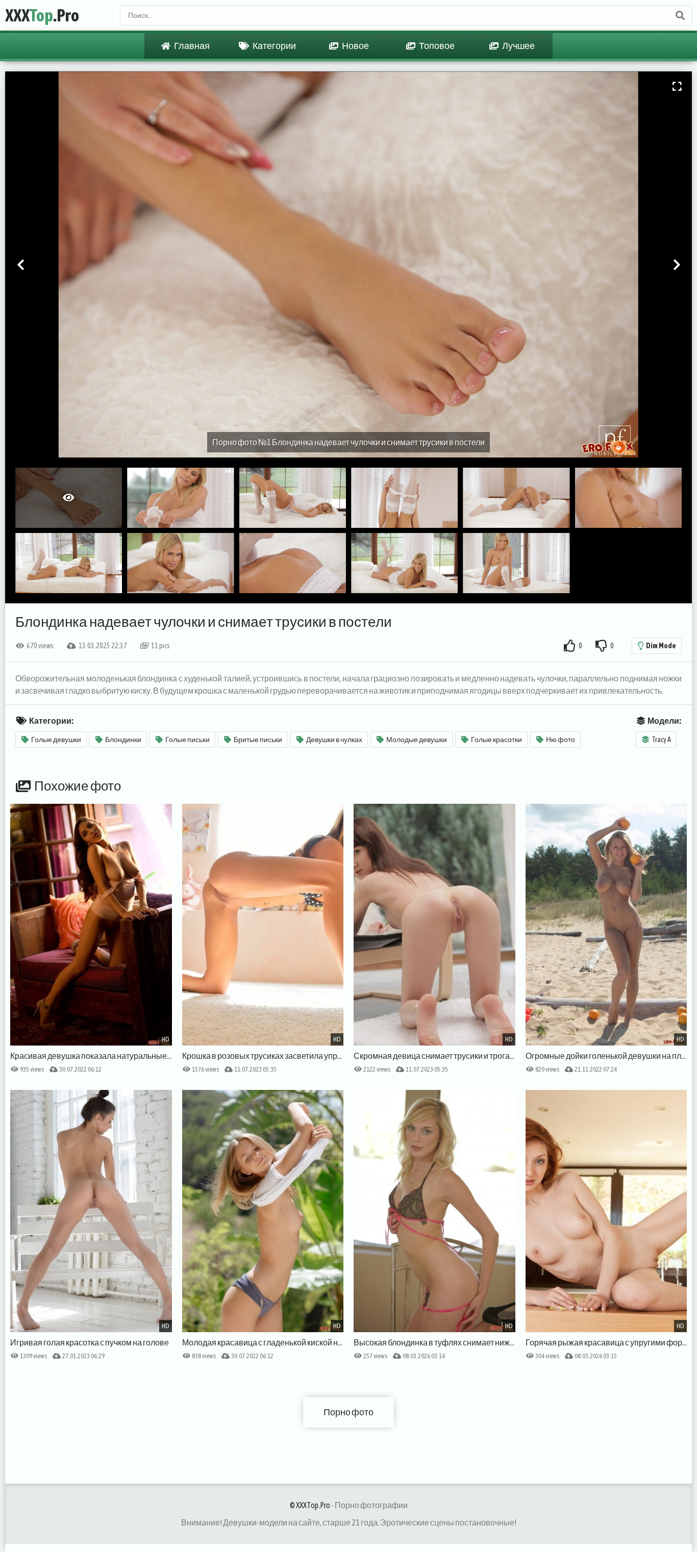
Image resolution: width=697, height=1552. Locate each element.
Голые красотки (496, 739)
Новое (355, 45)
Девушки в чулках (334, 739)
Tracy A (661, 739)
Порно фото (348, 1412)
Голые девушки (56, 739)
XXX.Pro (42, 15)
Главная (191, 45)
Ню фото (560, 739)
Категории (274, 45)
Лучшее (518, 45)
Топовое (436, 45)
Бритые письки (258, 739)
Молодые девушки (416, 739)
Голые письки (187, 739)
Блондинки (123, 739)
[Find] (679, 15)
